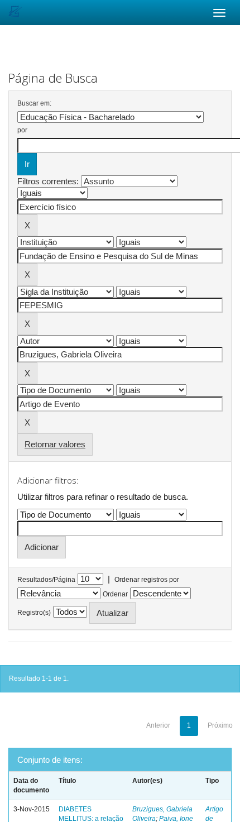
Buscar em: (34, 103)
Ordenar (115, 594)
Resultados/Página (46, 580)
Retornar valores (55, 444)
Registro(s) (34, 612)
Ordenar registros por (146, 580)
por (22, 130)
